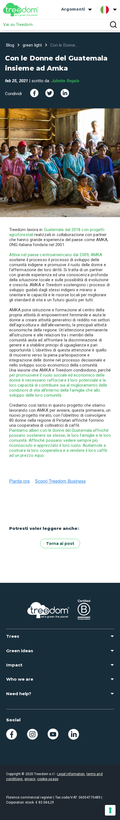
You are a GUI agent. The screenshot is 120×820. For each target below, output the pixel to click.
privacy (30, 779)
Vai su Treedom (17, 24)
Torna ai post (60, 543)
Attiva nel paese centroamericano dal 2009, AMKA (55, 254)
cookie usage (47, 779)
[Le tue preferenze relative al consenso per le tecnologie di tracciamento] (110, 810)
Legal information (71, 774)
